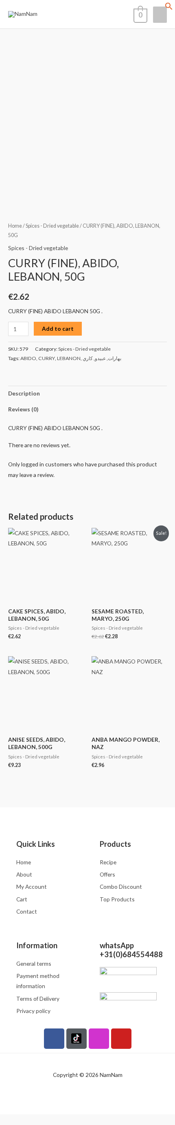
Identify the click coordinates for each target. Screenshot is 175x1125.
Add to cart (58, 328)
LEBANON (69, 358)
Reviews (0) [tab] (23, 409)
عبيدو (100, 358)
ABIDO (28, 358)
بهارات (114, 358)
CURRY (46, 358)
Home (15, 226)
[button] (169, 7)
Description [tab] (24, 393)
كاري (88, 358)
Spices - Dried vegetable (52, 226)
